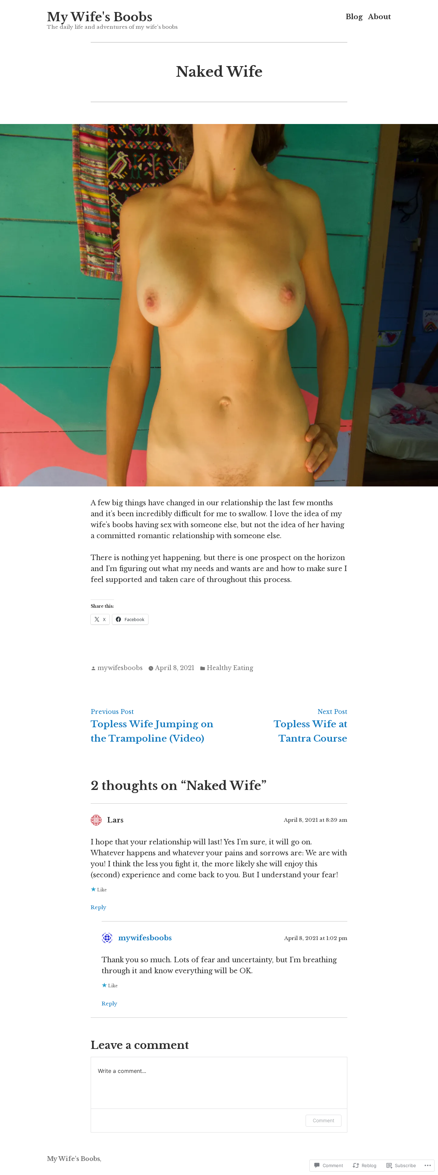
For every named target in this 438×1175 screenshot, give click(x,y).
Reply (98, 907)
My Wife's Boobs (99, 17)
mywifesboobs (120, 668)
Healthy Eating (230, 668)
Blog (354, 17)
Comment (323, 1120)
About (379, 17)
